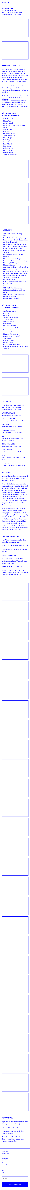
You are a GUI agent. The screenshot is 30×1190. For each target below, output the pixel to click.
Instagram (5, 1158)
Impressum (5, 1151)
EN (3, 1172)
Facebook (5, 1161)
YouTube (4, 1163)
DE (3, 1170)
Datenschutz (6, 1153)
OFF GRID (5, 3)
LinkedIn (5, 1165)
